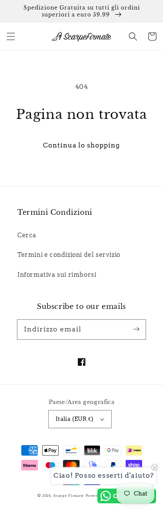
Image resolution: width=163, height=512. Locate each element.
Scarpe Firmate (68, 495)
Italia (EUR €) (75, 419)
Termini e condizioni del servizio (68, 254)
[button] (10, 36)
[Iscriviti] (136, 329)
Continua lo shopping (81, 145)
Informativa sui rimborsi (56, 274)
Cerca (27, 235)
